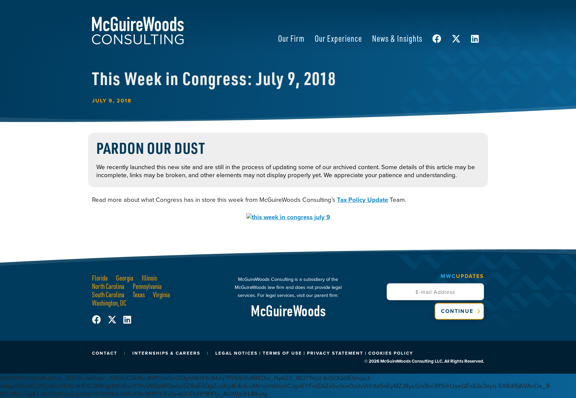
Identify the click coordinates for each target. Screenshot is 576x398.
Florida (100, 277)
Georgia (124, 277)
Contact (104, 353)
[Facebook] (100, 319)
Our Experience (338, 38)
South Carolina (108, 294)
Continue (457, 311)
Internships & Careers (166, 353)
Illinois (149, 277)
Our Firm (291, 38)
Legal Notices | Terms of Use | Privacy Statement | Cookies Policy (314, 353)
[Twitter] (115, 319)
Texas (139, 294)
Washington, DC (109, 302)
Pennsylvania (147, 286)
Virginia (161, 294)
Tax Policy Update (362, 199)
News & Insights (397, 38)
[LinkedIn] (127, 319)
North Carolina (108, 286)
